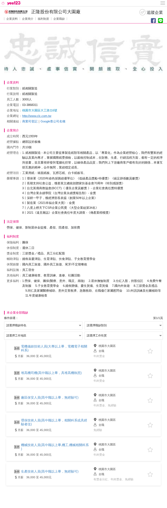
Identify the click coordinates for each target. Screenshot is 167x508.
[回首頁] (10, 3)
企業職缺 (59, 18)
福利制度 (43, 18)
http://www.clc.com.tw (36, 116)
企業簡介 (27, 18)
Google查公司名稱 (53, 121)
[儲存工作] (150, 351)
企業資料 (12, 18)
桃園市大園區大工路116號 (39, 110)
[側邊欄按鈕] (163, 3)
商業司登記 (29, 121)
